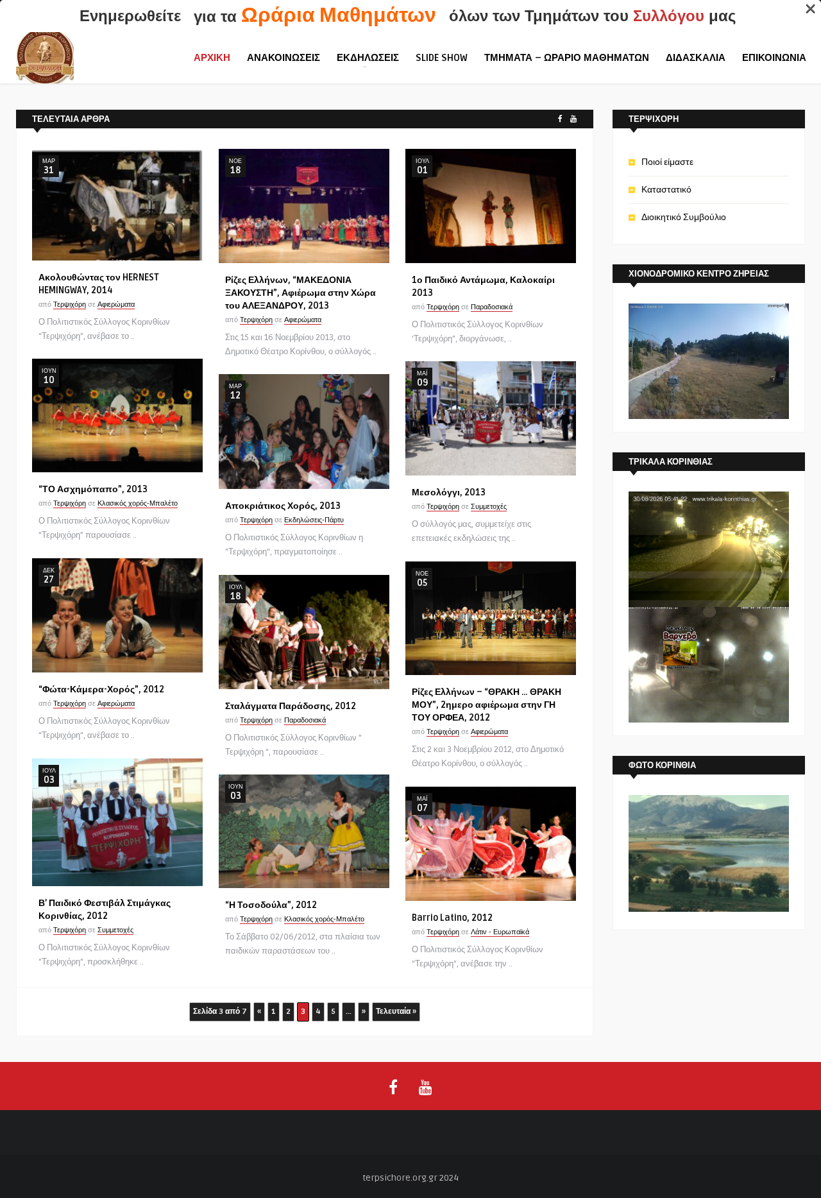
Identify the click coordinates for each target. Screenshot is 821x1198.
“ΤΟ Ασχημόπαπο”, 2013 (93, 489)
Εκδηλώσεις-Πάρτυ (314, 520)
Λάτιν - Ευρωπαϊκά (500, 932)
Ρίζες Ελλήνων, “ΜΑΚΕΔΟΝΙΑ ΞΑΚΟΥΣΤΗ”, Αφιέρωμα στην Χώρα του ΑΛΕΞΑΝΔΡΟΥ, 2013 (300, 293)
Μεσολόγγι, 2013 (449, 492)
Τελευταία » (396, 1011)
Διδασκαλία (695, 58)
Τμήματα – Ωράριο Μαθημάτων (566, 58)
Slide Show (442, 58)
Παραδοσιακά (491, 307)
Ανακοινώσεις (283, 58)
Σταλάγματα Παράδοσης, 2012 (290, 706)
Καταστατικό (666, 189)
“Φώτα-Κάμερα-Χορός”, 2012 (101, 689)
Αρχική (212, 58)
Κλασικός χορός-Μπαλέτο (137, 503)
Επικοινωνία (774, 58)
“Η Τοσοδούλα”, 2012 (271, 905)
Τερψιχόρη (69, 304)
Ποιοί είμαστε (667, 162)
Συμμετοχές (489, 506)
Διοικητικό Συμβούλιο (683, 217)
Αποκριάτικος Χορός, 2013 (283, 506)
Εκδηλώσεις (368, 58)
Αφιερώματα (116, 304)
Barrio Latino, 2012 (452, 917)
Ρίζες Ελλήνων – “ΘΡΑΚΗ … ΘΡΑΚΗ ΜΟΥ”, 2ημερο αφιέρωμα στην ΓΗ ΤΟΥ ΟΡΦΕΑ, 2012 (486, 705)
